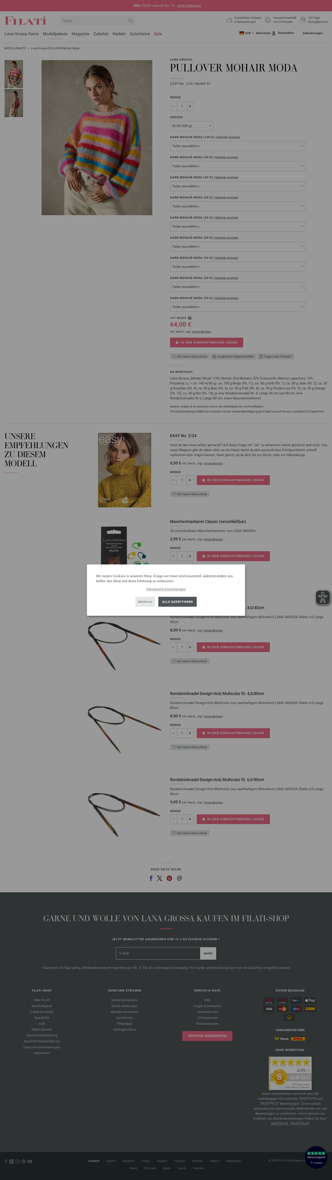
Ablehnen (145, 601)
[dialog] (166, 590)
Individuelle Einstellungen (166, 589)
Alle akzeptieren (177, 601)
